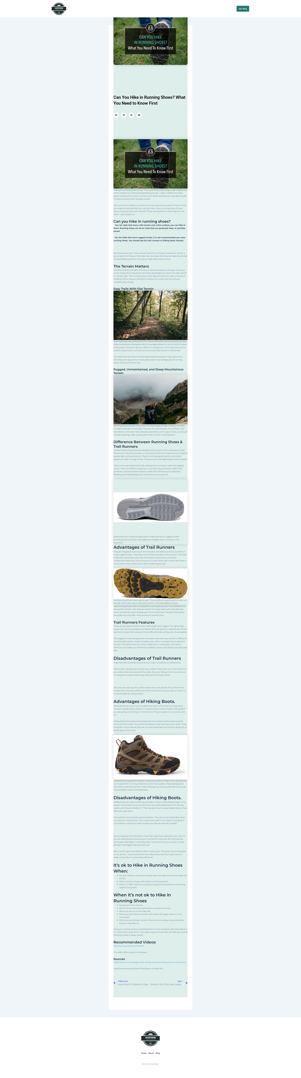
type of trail (176, 270)
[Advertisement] (150, 246)
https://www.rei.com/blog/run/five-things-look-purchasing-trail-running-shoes (149, 962)
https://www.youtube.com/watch (128, 946)
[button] (116, 115)
